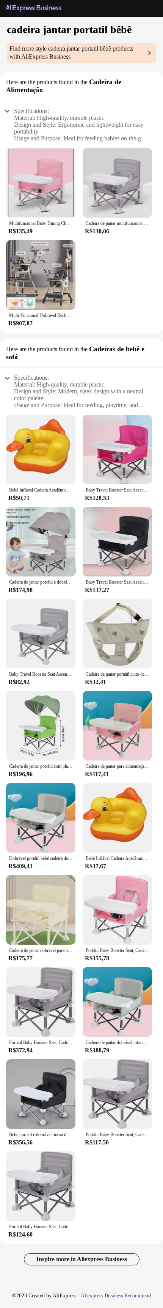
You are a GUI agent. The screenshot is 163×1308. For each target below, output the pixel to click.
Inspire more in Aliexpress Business (81, 1259)
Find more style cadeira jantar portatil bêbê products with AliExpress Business (71, 52)
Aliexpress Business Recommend (116, 1295)
